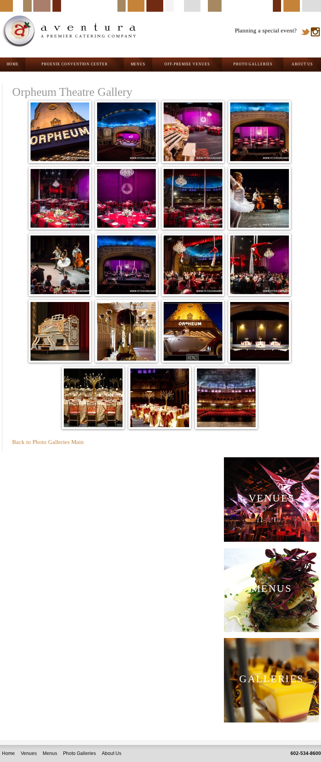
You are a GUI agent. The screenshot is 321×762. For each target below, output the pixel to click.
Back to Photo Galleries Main (48, 442)
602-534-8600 (305, 753)
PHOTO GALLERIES (252, 64)
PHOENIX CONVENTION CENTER (74, 64)
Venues (29, 753)
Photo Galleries (79, 753)
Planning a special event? (266, 30)
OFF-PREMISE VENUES (186, 64)
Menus (50, 753)
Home (8, 753)
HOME (13, 64)
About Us (111, 753)
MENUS (138, 64)
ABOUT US (302, 64)
